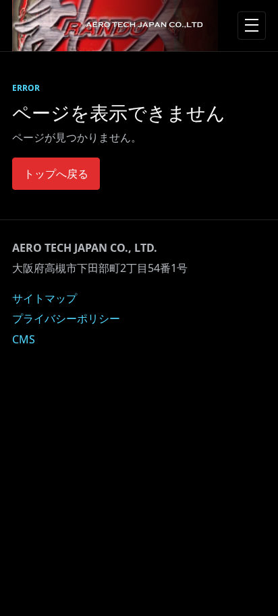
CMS (23, 339)
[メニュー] (252, 25)
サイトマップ (44, 298)
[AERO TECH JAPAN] (115, 25)
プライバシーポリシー (66, 318)
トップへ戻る (56, 173)
